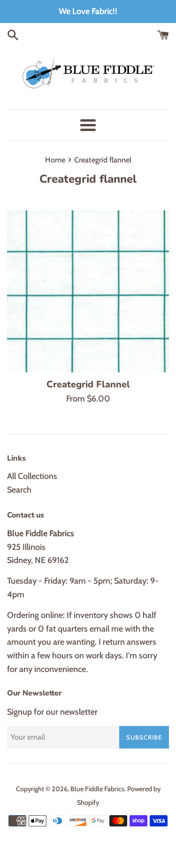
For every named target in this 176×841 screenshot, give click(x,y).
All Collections (32, 476)
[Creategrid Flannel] (88, 291)
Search (19, 490)
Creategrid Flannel (88, 384)
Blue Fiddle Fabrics (97, 789)
